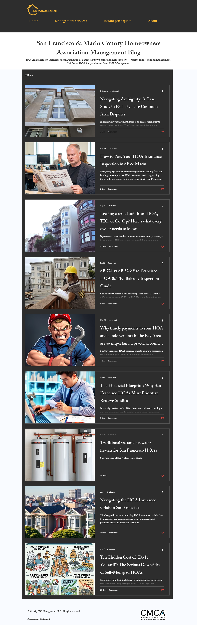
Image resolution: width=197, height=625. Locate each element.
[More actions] (163, 91)
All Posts (29, 75)
